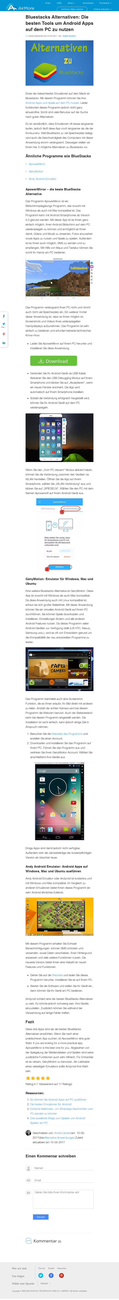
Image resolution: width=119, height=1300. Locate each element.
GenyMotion (36, 171)
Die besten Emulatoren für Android (50, 1104)
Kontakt (51, 1268)
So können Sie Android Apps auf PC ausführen (58, 1099)
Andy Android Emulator (42, 178)
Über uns (41, 1268)
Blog (70, 3)
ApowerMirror (37, 164)
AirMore (26, 8)
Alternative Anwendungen (59, 1137)
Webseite (57, 975)
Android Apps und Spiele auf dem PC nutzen (52, 102)
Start (48, 3)
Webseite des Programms (67, 733)
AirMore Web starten (72, 9)
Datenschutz (61, 1268)
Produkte (104, 3)
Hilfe (59, 3)
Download (88, 3)
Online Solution (101, 9)
